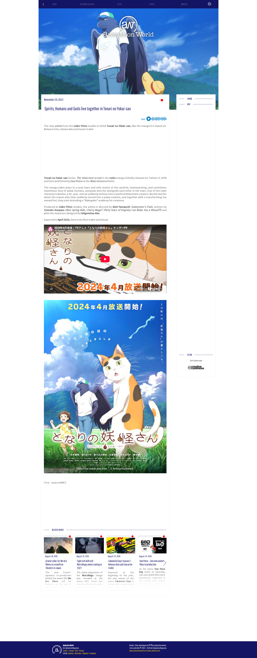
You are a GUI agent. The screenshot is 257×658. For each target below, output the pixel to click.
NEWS (55, 4)
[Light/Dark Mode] (44, 4)
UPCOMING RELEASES (87, 4)
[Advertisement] (105, 153)
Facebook (93, 653)
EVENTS (152, 4)
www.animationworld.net (137, 650)
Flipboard (85, 653)
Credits (65, 650)
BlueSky (70, 653)
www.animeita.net (154, 650)
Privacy (81, 650)
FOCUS (119, 4)
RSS (76, 650)
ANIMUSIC (184, 4)
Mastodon (78, 653)
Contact (71, 650)
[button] (165, 563)
